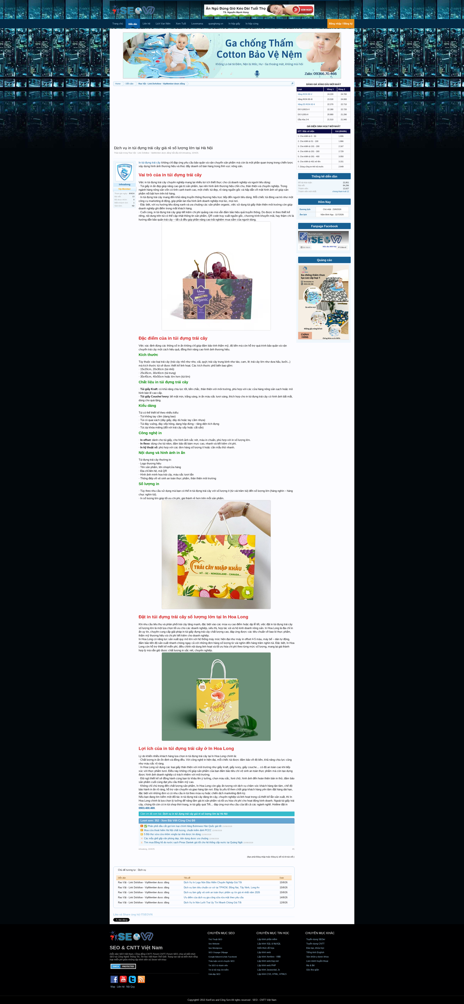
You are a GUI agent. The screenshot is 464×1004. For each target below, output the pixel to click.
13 (133, 197)
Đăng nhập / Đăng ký (341, 23)
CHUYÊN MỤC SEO (221, 933)
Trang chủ (117, 23)
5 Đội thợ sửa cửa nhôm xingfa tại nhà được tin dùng (172, 834)
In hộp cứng (252, 23)
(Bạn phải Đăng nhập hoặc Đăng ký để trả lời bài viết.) (271, 857)
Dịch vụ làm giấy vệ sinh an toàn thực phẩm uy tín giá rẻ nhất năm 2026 (222, 892)
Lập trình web (264, 952)
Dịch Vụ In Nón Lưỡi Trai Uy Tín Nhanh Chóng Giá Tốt (212, 902)
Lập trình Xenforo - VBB (269, 956)
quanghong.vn (215, 23)
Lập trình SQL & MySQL (269, 943)
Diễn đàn (133, 24)
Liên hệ (146, 23)
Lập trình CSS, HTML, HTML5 (272, 974)
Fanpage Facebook (324, 226)
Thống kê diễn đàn (324, 176)
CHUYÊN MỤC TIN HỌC (272, 933)
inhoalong (186, 153)
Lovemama (197, 23)
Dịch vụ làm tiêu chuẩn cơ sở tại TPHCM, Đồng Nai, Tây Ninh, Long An (221, 887)
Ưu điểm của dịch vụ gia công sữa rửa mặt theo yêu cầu (214, 897)
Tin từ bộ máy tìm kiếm (218, 970)
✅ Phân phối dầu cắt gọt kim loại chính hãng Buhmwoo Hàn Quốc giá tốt (182, 826)
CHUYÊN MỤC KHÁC (320, 933)
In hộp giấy (234, 23)
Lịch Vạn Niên (163, 23)
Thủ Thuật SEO (215, 939)
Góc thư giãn (312, 970)
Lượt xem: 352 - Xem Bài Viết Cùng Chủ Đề (167, 820)
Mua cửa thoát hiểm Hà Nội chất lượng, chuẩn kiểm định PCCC (177, 830)
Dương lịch (305, 209)
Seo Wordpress (215, 948)
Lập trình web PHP (266, 965)
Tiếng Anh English (315, 952)
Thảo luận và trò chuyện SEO (221, 961)
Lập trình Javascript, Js (268, 970)
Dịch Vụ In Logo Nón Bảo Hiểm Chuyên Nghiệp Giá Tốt (213, 882)
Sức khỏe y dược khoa (317, 956)
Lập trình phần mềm (267, 939)
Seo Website (213, 944)
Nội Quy (130, 986)
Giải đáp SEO (214, 974)
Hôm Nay (324, 202)
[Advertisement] (204, 114)
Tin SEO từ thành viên (218, 965)
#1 (293, 849)
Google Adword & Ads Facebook (222, 957)
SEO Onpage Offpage (218, 952)
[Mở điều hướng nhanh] (292, 83)
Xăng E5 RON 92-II (306, 104)
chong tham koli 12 (340, 191)
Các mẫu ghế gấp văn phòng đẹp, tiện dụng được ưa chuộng (176, 838)
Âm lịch (303, 214)
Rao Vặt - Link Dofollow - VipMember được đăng (150, 153)
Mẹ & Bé (310, 965)
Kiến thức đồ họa (265, 948)
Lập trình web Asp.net (268, 961)
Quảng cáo (324, 260)
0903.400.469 (147, 808)
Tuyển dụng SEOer (315, 939)
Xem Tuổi (181, 23)
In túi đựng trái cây (150, 162)
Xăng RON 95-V (305, 94)
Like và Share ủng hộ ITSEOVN (133, 914)
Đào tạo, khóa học (315, 948)
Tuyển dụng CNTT (315, 943)
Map (113, 986)
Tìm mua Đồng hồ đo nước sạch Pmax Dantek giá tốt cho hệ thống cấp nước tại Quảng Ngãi (193, 842)
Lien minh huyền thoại (317, 961)
